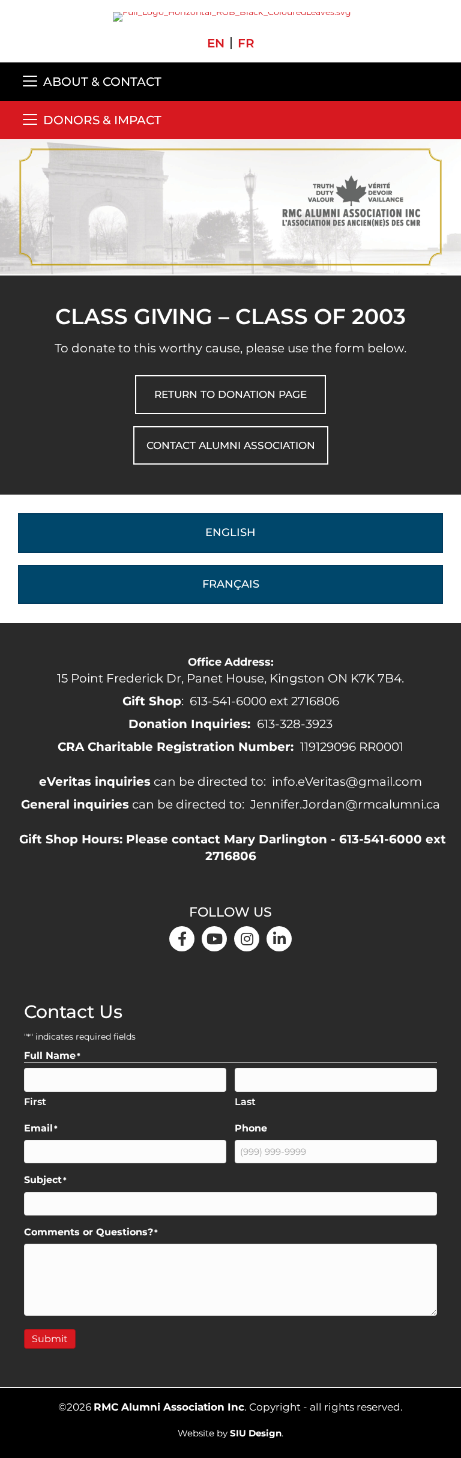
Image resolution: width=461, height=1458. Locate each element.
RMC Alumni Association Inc (169, 1407)
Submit (50, 1339)
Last (245, 1101)
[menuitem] (215, 43)
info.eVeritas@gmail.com (347, 781)
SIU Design (256, 1433)
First (35, 1101)
